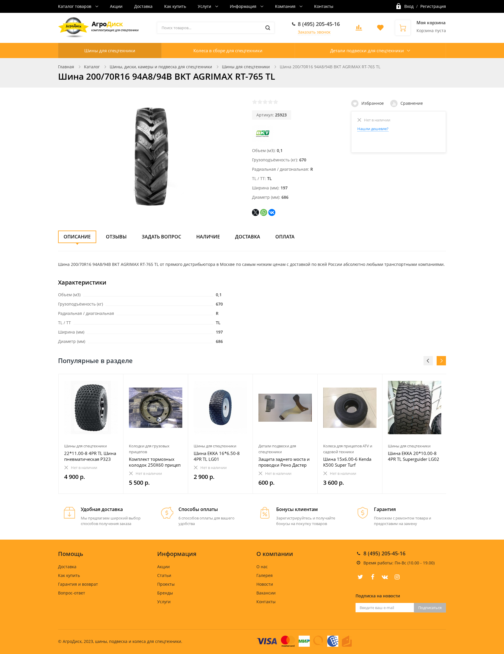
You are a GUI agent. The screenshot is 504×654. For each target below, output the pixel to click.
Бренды (165, 593)
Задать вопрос (161, 236)
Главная (66, 66)
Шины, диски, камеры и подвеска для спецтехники (161, 66)
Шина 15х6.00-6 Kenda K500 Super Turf (347, 462)
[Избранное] (104, 381)
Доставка (143, 6)
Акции (116, 6)
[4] (270, 102)
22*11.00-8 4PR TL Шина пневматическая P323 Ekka (90, 456)
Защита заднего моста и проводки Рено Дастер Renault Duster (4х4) (284, 462)
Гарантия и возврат (78, 584)
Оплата (285, 236)
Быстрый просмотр (91, 407)
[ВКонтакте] (271, 212)
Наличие (208, 236)
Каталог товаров (75, 6)
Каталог (92, 66)
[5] (275, 102)
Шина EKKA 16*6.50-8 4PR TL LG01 (217, 456)
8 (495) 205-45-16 (319, 23)
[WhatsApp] (263, 212)
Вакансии (266, 593)
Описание (77, 236)
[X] (255, 212)
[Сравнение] (115, 381)
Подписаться (430, 607)
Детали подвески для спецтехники (367, 50)
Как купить (175, 6)
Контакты (323, 6)
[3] (265, 102)
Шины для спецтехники (109, 50)
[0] (359, 29)
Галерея (264, 575)
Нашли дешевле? (372, 128)
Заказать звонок (314, 32)
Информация (244, 6)
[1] (254, 102)
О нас (262, 566)
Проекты (166, 584)
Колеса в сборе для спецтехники (227, 50)
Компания (286, 6)
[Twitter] (360, 577)
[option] (91, 434)
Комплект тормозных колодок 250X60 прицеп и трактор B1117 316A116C (155, 462)
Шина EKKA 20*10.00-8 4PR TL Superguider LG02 (413, 456)
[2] (259, 102)
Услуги (205, 6)
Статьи (164, 575)
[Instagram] (397, 577)
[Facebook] (372, 577)
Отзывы (116, 236)
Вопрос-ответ (71, 593)
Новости (264, 584)
